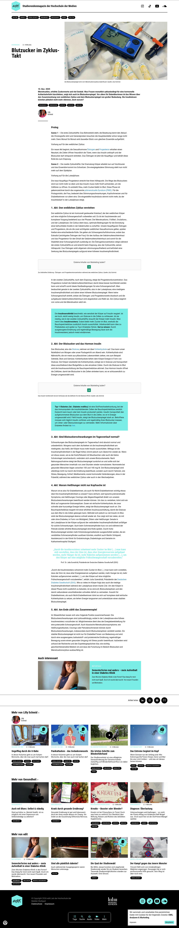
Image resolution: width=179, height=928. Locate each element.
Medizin (70, 105)
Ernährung (53, 105)
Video (94, 771)
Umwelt (22, 17)
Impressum (49, 904)
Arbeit (144, 823)
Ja (89, 267)
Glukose (75, 349)
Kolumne (29, 764)
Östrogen (91, 149)
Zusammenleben (18, 764)
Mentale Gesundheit (153, 765)
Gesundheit (44, 17)
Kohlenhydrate (100, 349)
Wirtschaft (55, 17)
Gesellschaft (33, 17)
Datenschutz (36, 904)
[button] (15, 735)
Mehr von (24, 712)
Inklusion (107, 768)
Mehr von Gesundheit (24, 779)
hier (73, 425)
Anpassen (133, 922)
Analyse (79, 105)
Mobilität (117, 768)
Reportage (153, 823)
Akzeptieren (169, 922)
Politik (71, 17)
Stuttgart (36, 761)
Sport (64, 17)
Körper (62, 105)
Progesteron (104, 149)
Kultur (15, 17)
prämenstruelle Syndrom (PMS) (98, 190)
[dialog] (152, 918)
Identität (68, 761)
